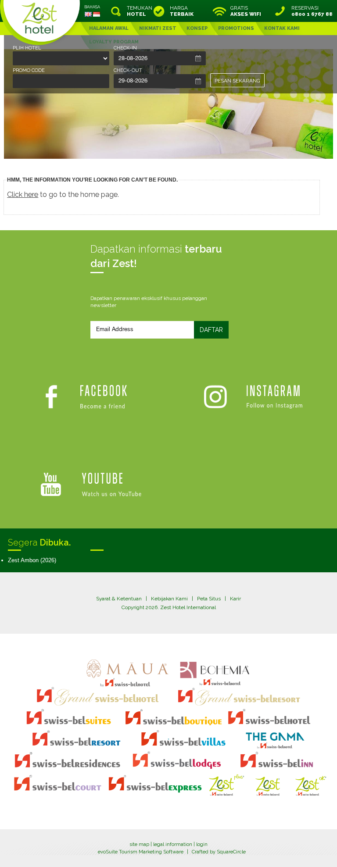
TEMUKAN (139, 11)
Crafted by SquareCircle (219, 852)
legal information (172, 844)
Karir (235, 599)
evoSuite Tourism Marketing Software (140, 852)
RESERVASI (312, 11)
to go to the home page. (63, 194)
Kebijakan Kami (169, 599)
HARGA (182, 11)
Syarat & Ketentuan (119, 599)
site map (139, 844)
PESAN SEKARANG (237, 81)
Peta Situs (209, 599)
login (202, 844)
